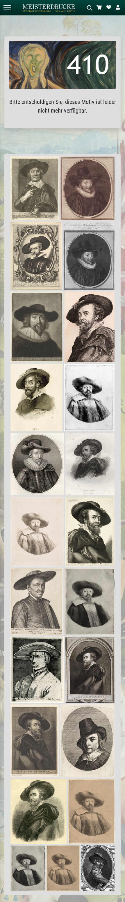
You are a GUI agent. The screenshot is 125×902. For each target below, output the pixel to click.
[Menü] (7, 8)
